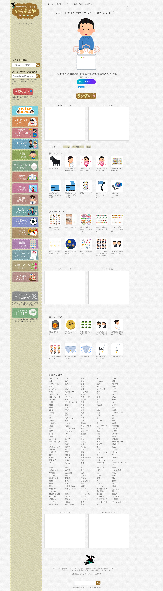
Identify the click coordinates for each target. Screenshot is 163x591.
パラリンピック (71, 489)
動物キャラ (69, 392)
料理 (51, 392)
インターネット (71, 402)
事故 (82, 384)
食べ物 (115, 384)
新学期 (67, 475)
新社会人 (52, 460)
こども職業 (116, 470)
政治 (51, 434)
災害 (67, 405)
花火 (98, 473)
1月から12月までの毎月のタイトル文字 (86, 229)
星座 (67, 494)
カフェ (115, 449)
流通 (98, 449)
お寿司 (83, 442)
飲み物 (83, 394)
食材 (67, 421)
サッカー (115, 452)
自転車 (115, 439)
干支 (114, 421)
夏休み (115, 428)
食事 (67, 400)
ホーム (50, 4)
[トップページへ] (25, 19)
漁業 (67, 468)
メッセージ (116, 434)
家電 (82, 389)
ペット (52, 413)
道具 (82, 381)
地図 (98, 470)
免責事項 (98, 574)
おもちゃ (52, 389)
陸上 (114, 491)
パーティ (68, 397)
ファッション (54, 384)
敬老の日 (52, 496)
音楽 (67, 394)
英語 (82, 452)
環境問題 (115, 426)
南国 (67, 426)
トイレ (66, 147)
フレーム (115, 457)
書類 (82, 428)
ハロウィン (101, 460)
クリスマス (101, 428)
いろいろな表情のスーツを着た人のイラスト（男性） (101, 254)
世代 (82, 470)
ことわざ (52, 491)
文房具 (52, 421)
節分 (51, 486)
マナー (52, 400)
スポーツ (68, 386)
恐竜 (98, 478)
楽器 (82, 436)
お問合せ (88, 4)
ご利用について (61, 4)
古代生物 (100, 463)
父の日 (115, 481)
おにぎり (115, 489)
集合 (114, 447)
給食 (114, 475)
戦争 (82, 413)
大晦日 (83, 489)
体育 (67, 444)
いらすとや (83, 587)
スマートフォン (87, 397)
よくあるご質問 (76, 4)
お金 (67, 381)
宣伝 (82, 504)
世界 (98, 413)
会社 (51, 381)
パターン (100, 496)
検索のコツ (31, 97)
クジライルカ (70, 486)
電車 (51, 436)
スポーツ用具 (70, 428)
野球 (51, 455)
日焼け (99, 483)
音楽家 (67, 478)
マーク (115, 392)
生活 (51, 402)
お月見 (83, 496)
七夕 (67, 491)
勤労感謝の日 (102, 499)
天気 (67, 460)
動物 (114, 400)
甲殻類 (52, 473)
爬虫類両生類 (86, 457)
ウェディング (86, 426)
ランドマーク (102, 426)
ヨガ (114, 486)
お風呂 (83, 421)
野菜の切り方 (54, 494)
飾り (67, 442)
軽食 (51, 405)
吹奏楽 (67, 455)
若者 (98, 400)
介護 (51, 426)
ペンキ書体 (53, 504)
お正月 (99, 405)
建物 (82, 386)
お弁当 (115, 460)
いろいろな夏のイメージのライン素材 (101, 229)
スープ (83, 475)
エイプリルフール (119, 502)
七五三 (67, 502)
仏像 (82, 473)
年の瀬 (52, 475)
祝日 (51, 483)
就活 (98, 415)
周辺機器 (115, 444)
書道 (82, 483)
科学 (114, 407)
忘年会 (83, 478)
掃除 (82, 410)
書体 (82, 502)
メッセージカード (104, 502)
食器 (98, 431)
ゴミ (67, 436)
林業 (67, 481)
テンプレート (70, 431)
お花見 (67, 470)
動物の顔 (52, 489)
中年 (67, 434)
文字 (114, 389)
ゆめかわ (115, 494)
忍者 (67, 483)
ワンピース (85, 494)
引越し (83, 439)
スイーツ (100, 386)
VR (98, 481)
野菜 (82, 405)
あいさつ (100, 468)
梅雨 (82, 444)
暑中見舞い (101, 491)
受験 (51, 407)
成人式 (99, 494)
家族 (67, 389)
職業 (82, 378)
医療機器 (84, 392)
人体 (114, 405)
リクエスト (78, 147)
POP (98, 442)
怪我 (51, 431)
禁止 (114, 478)
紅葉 (51, 481)
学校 (114, 381)
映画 (98, 434)
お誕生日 (52, 452)
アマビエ (115, 496)
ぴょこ (52, 463)
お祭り (115, 431)
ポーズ (115, 378)
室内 (82, 449)
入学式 (99, 475)
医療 (67, 384)
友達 (82, 402)
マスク (67, 423)
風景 (67, 415)
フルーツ (100, 421)
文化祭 (67, 463)
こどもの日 (85, 481)
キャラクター (102, 389)
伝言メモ (52, 499)
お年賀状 (52, 423)
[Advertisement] (26, 40)
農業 (98, 439)
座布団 (83, 434)
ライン (83, 463)
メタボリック (54, 447)
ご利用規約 (75, 574)
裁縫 (114, 468)
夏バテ (67, 457)
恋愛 (67, 407)
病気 (98, 378)
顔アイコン (69, 499)
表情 (51, 410)
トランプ (52, 502)
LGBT (83, 486)
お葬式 (67, 447)
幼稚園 (67, 439)
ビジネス (100, 381)
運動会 (52, 449)
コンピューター (55, 397)
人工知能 (68, 473)
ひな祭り (68, 496)
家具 (98, 397)
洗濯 (82, 460)
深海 (51, 468)
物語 (114, 423)
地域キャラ (53, 478)
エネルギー (53, 439)
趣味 (51, 386)
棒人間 (99, 444)
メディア (84, 431)
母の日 (115, 483)
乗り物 (83, 400)
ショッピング (54, 394)
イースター (85, 499)
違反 (98, 384)
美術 (67, 410)
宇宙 (67, 452)
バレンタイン (102, 452)
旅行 (114, 386)
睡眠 (98, 410)
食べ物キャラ (117, 442)
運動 (82, 407)
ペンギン (100, 486)
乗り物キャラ (102, 489)
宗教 (114, 436)
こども (67, 378)
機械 (89, 147)
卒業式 (52, 457)
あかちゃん (69, 418)
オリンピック (54, 442)
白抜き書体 (69, 504)
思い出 (83, 447)
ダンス (52, 444)
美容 (67, 413)
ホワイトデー (86, 491)
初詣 (114, 473)
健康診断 (100, 457)
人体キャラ (53, 470)
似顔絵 (115, 410)
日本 (98, 394)
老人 (114, 397)
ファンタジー (117, 413)
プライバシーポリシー (87, 574)
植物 (82, 418)
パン (98, 436)
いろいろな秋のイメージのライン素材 (117, 229)
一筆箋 (115, 499)
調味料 (83, 423)
